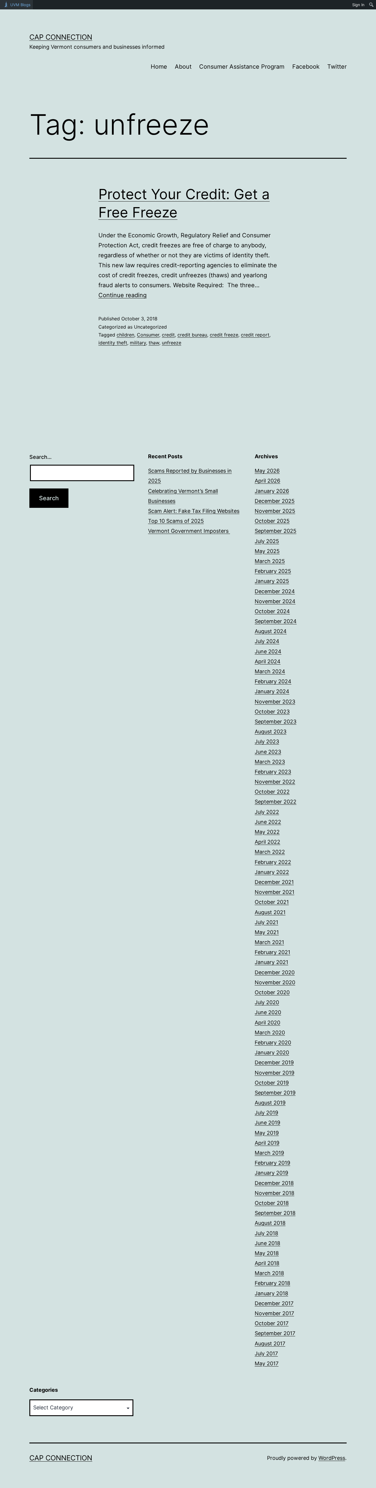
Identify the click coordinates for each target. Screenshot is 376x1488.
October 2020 (272, 992)
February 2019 (272, 1163)
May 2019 (267, 1133)
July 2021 (266, 922)
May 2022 (267, 832)
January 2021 (271, 962)
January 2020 (272, 1052)
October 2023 (272, 712)
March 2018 (269, 1273)
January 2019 (271, 1173)
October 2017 (271, 1323)
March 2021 (269, 942)
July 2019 (266, 1113)
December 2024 (275, 591)
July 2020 (267, 1002)
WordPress (331, 1458)
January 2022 (272, 872)
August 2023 (270, 731)
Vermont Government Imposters (189, 531)
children (125, 335)
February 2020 (273, 1042)
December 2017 (274, 1303)
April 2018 (267, 1263)
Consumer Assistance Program (241, 66)
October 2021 (272, 902)
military (138, 343)
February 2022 (273, 862)
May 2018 (267, 1253)
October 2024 (272, 611)
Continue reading (122, 295)
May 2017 (266, 1363)
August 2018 (270, 1223)
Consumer (148, 335)
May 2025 (267, 551)
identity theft (112, 343)
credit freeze (224, 335)
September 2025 (275, 531)
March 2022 (270, 852)
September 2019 (275, 1093)
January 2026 (272, 491)
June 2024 (268, 651)
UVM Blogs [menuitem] (20, 4)
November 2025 (275, 511)
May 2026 (267, 471)
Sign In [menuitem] (358, 4)
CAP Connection (60, 37)
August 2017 (270, 1343)
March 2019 (269, 1153)
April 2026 (267, 481)
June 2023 (268, 752)
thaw (154, 343)
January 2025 (272, 581)
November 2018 (274, 1193)
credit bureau (192, 335)
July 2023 (267, 741)
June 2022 (268, 822)
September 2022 (275, 802)
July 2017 (266, 1353)
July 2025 (267, 541)
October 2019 (272, 1083)
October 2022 (272, 792)
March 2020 (270, 1032)
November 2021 (274, 892)
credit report (255, 335)
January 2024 (272, 691)
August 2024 (271, 631)
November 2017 (274, 1313)
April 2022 (267, 842)
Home (159, 66)
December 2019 (274, 1062)
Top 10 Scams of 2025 (176, 521)
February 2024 (273, 681)
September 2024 (276, 621)
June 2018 (267, 1243)
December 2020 (275, 972)
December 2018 (274, 1183)
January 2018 (271, 1293)
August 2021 (270, 912)
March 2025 (270, 561)
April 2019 (267, 1143)
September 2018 (275, 1213)
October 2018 (272, 1203)
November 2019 (274, 1073)
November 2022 (275, 782)
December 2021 (274, 882)
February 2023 (273, 772)
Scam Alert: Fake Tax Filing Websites (193, 511)
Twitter (337, 66)
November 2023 (275, 702)
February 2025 (273, 571)
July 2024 (267, 641)
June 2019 (267, 1123)
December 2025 (275, 501)
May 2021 (267, 932)
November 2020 (275, 982)
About (183, 66)
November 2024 (275, 601)
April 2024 (268, 661)
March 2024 (270, 671)
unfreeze (171, 343)
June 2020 (268, 1012)
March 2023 (270, 762)
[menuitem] (371, 4)
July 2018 (266, 1233)
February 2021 (272, 952)
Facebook (306, 66)
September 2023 (275, 721)
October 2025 (272, 521)
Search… (40, 457)
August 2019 (270, 1103)
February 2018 (272, 1283)
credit (168, 335)
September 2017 (275, 1333)
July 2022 (267, 812)
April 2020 (267, 1022)
